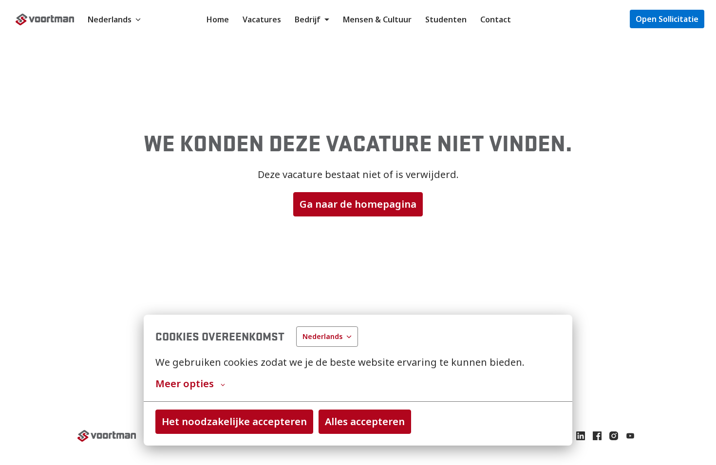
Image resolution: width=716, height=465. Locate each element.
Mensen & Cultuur (377, 19)
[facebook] (597, 436)
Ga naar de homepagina (358, 204)
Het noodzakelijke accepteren (234, 421)
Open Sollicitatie (667, 19)
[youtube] (630, 436)
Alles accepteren (365, 421)
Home (218, 19)
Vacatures (262, 19)
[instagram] (613, 436)
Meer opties (184, 384)
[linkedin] (580, 436)
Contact (495, 19)
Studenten (446, 19)
